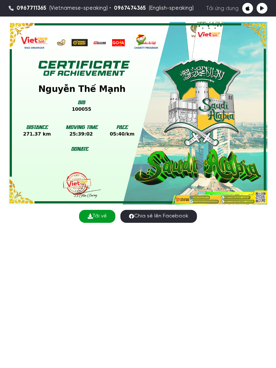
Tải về (100, 216)
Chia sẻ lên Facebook (161, 216)
